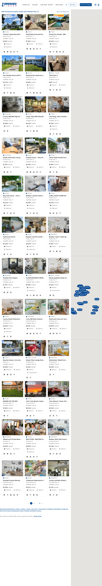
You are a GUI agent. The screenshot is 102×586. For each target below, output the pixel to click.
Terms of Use (37, 516)
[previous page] (28, 503)
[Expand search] (66, 4)
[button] (83, 289)
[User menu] (97, 5)
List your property (86, 4)
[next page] (42, 503)
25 (39, 503)
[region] (12, 22)
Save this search (62, 11)
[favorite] (19, 16)
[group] (12, 34)
